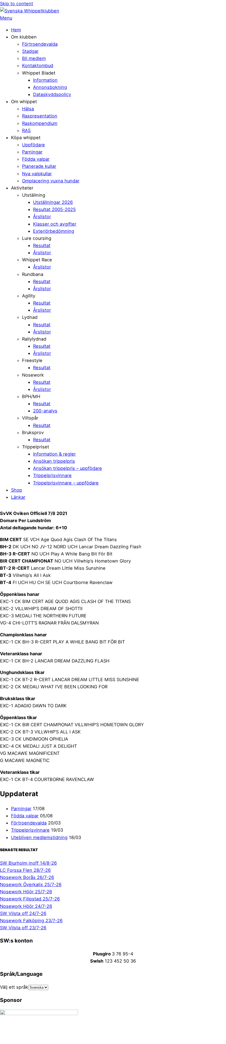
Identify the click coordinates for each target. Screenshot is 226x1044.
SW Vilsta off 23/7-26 (23, 927)
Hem (16, 29)
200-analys (45, 410)
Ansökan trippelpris (54, 461)
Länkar (18, 497)
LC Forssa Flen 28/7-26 (25, 870)
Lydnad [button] (29, 317)
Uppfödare (33, 144)
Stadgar (30, 51)
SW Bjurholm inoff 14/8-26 (28, 863)
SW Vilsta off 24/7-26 (23, 913)
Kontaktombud (37, 65)
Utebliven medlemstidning (39, 837)
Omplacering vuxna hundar (50, 180)
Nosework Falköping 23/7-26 (31, 920)
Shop (16, 490)
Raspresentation (39, 116)
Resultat (41, 245)
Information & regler (54, 454)
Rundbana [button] (32, 274)
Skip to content (16, 3)
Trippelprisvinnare (52, 475)
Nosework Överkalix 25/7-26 (30, 884)
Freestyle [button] (32, 360)
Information (45, 80)
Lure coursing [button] (36, 238)
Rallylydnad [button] (34, 339)
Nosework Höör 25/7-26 (26, 891)
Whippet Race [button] (37, 259)
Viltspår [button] (30, 418)
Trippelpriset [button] (35, 447)
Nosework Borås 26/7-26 (27, 877)
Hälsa (28, 108)
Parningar (32, 152)
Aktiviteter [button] (22, 188)
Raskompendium (39, 123)
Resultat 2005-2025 (54, 209)
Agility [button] (28, 295)
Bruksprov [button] (33, 432)
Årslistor (42, 216)
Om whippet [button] (24, 101)
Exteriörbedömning (53, 231)
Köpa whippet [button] (26, 137)
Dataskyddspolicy (52, 94)
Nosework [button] (33, 375)
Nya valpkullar (37, 173)
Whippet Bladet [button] (38, 73)
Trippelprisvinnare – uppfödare (66, 483)
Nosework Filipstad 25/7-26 (30, 898)
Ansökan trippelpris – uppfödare (67, 468)
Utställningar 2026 (53, 202)
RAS (26, 130)
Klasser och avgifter (54, 224)
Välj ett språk (14, 987)
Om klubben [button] (24, 37)
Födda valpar (36, 159)
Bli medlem (34, 58)
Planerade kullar (39, 166)
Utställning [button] (33, 195)
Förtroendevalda (40, 44)
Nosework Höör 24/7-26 (26, 906)
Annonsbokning (50, 87)
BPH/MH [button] (31, 396)
